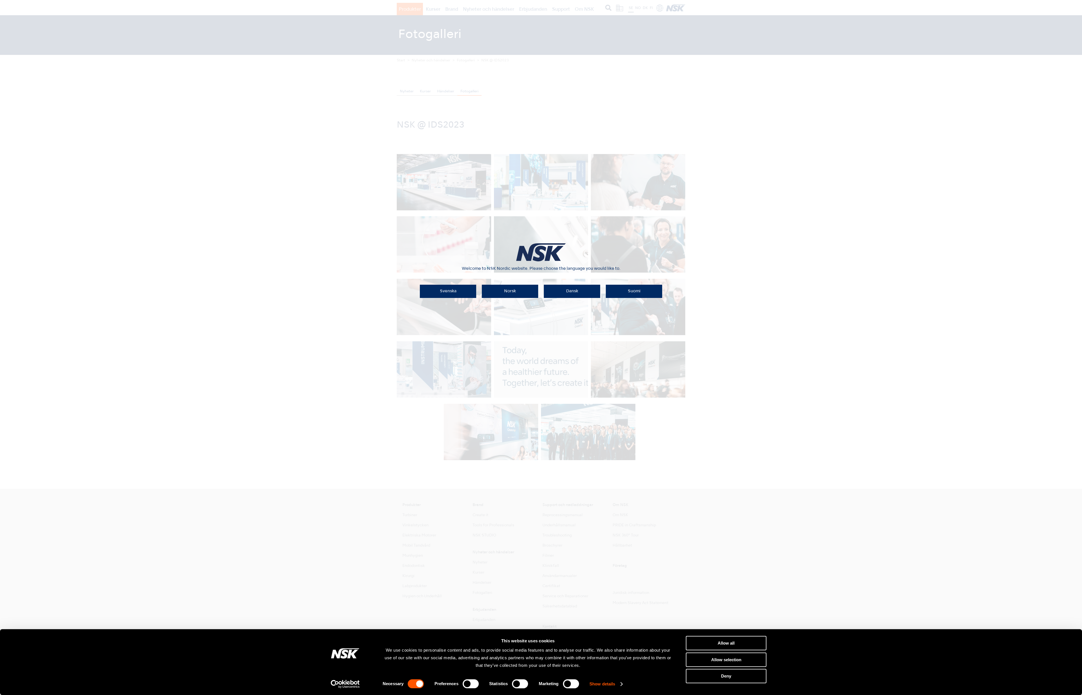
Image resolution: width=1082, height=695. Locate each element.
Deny (726, 676)
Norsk (510, 291)
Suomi (634, 291)
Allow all (726, 643)
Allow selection (726, 659)
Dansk (572, 291)
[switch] (471, 683)
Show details (602, 684)
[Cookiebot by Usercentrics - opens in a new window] (345, 684)
